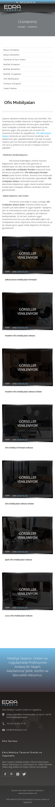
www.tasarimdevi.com (27, 793)
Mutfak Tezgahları (12, 74)
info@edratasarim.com (16, 729)
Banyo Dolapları (11, 50)
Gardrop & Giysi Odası (15, 59)
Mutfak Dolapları (12, 64)
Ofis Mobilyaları (11, 78)
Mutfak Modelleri (12, 69)
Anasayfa (21, 27)
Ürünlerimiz (32, 27)
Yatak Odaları (10, 88)
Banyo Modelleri (12, 55)
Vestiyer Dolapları (12, 83)
